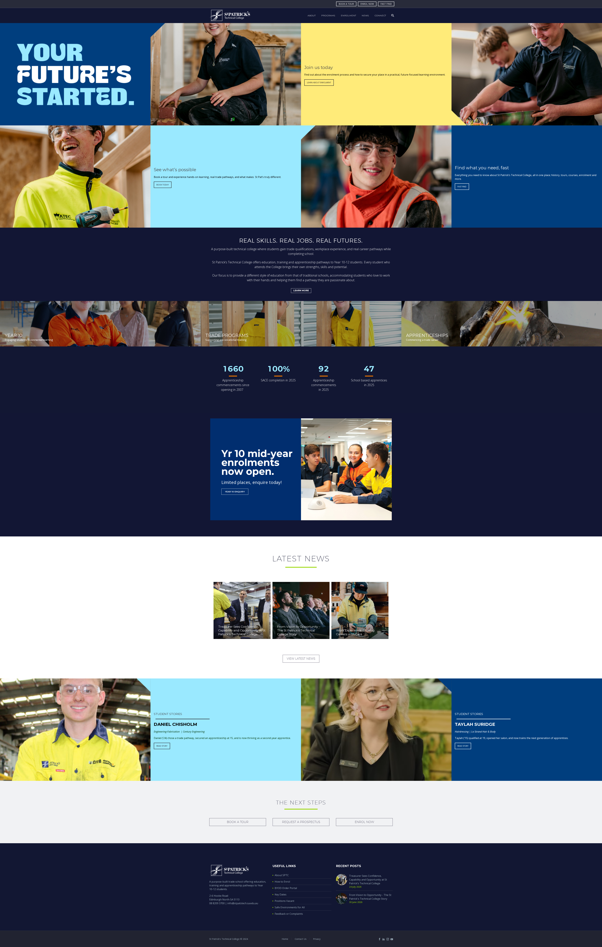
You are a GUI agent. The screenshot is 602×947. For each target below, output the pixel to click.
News (365, 15)
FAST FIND (386, 3)
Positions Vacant (284, 901)
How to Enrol (282, 881)
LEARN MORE (301, 290)
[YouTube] (392, 939)
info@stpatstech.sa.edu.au (242, 903)
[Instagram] (387, 939)
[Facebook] (379, 939)
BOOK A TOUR (346, 3)
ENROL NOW (367, 3)
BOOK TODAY (162, 184)
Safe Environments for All (290, 907)
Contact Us (300, 939)
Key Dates (280, 894)
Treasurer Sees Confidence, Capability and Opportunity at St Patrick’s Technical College (368, 879)
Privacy (316, 939)
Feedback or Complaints (289, 913)
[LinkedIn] (383, 939)
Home (285, 939)
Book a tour (237, 822)
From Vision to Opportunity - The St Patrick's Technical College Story (370, 896)
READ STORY (161, 746)
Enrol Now (364, 822)
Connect (380, 15)
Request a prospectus (301, 822)
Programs (328, 15)
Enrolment (348, 15)
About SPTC (282, 875)
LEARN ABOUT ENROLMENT (319, 82)
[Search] (392, 15)
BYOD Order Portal (286, 888)
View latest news (301, 658)
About (312, 15)
